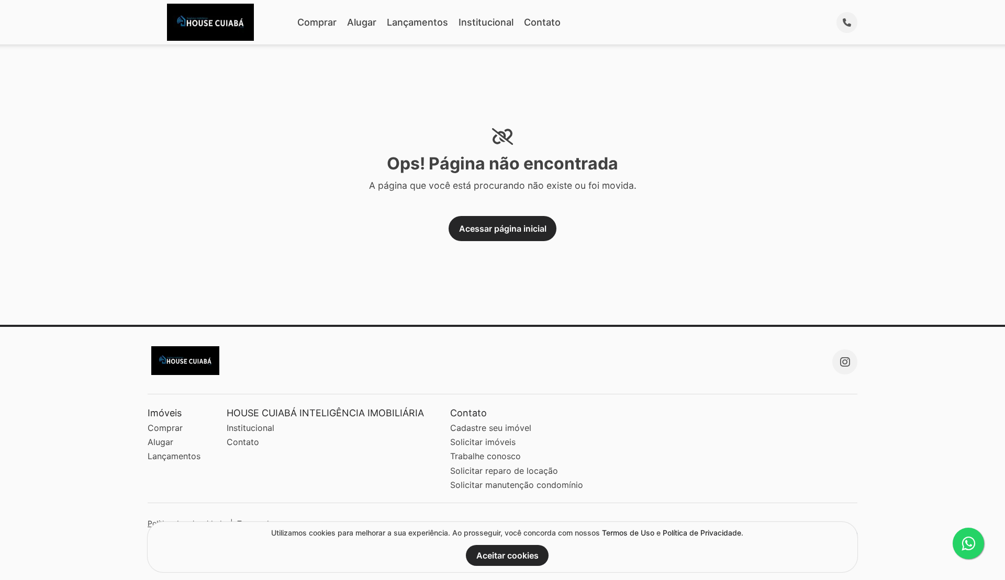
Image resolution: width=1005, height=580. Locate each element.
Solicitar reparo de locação (504, 470)
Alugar (361, 22)
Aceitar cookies (507, 555)
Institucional (486, 22)
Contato (542, 22)
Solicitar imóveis (483, 442)
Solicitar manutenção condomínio (516, 485)
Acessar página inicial (502, 228)
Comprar (317, 22)
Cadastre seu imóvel (490, 428)
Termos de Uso (628, 532)
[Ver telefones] (846, 22)
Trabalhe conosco (485, 456)
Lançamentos (417, 22)
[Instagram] (844, 361)
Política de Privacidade (702, 532)
